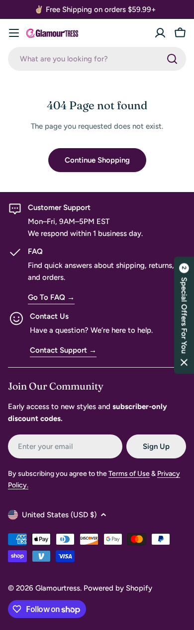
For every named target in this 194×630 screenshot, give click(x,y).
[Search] (172, 59)
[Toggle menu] (14, 33)
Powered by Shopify (118, 588)
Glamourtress (57, 588)
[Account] (160, 33)
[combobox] (97, 59)
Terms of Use (129, 473)
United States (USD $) (59, 514)
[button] (184, 315)
